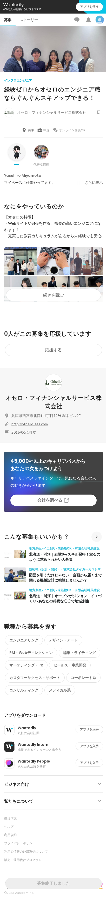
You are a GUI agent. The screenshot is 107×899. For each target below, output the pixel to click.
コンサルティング (23, 690)
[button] (55, 715)
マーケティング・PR (26, 665)
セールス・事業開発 (70, 665)
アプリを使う (89, 6)
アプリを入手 (89, 729)
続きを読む (53, 295)
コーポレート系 (83, 677)
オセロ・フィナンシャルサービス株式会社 (53, 402)
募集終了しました (53, 883)
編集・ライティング (79, 652)
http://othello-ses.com (29, 424)
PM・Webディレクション (31, 652)
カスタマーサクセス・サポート (34, 677)
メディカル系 (60, 690)
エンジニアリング (23, 640)
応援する (53, 350)
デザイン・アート (63, 640)
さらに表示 (94, 182)
